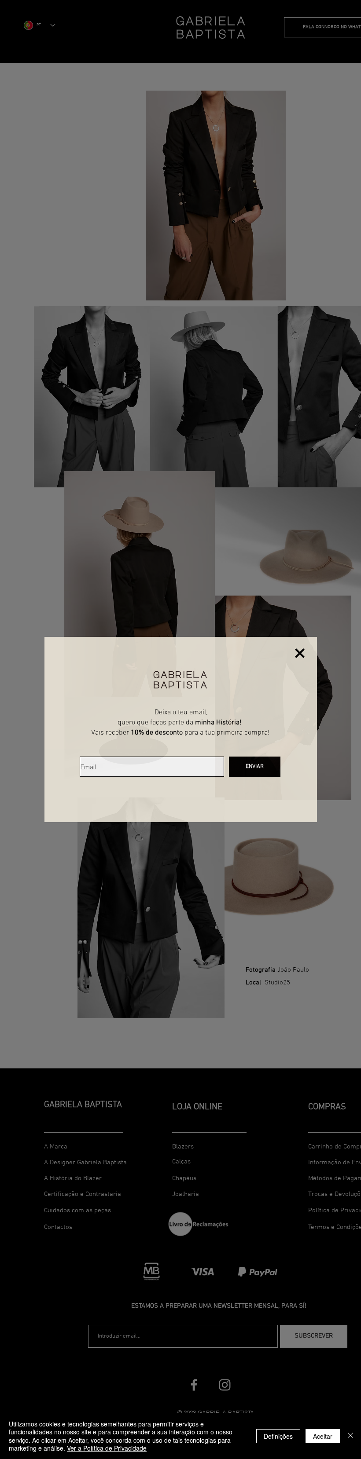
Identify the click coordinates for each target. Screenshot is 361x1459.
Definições (278, 1436)
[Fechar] (350, 1436)
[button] (300, 653)
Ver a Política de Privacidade (107, 1448)
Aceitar (322, 1436)
